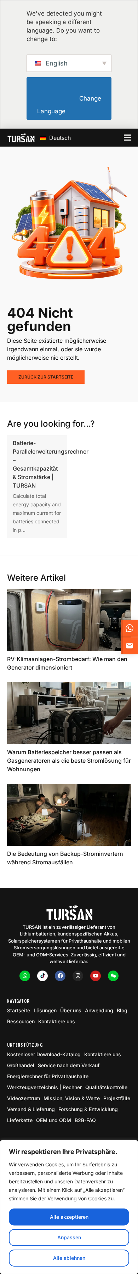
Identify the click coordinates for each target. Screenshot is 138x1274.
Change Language (70, 105)
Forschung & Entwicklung (88, 1109)
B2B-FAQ (85, 1120)
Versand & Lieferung (31, 1109)
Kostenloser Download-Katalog (44, 1054)
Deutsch (59, 137)
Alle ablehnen (69, 1258)
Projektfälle (116, 1098)
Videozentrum (23, 1098)
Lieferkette (20, 1120)
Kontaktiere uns (56, 1021)
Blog (122, 1010)
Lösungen (45, 1010)
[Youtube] (95, 976)
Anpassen (69, 1237)
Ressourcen (21, 1021)
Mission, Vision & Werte (72, 1098)
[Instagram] (78, 976)
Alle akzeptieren (69, 1217)
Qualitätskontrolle (106, 1087)
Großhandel (20, 1065)
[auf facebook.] (60, 976)
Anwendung (99, 1010)
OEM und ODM (53, 1120)
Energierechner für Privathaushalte (47, 1076)
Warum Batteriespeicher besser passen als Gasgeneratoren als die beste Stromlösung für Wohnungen (69, 761)
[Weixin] (113, 976)
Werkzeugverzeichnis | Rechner (44, 1087)
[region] (69, 1207)
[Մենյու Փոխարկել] (127, 137)
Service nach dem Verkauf (68, 1065)
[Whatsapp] (24, 976)
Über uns (70, 1010)
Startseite (18, 1010)
